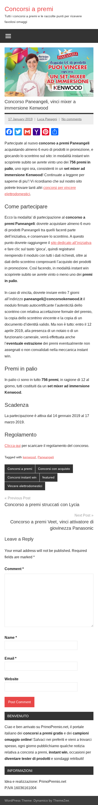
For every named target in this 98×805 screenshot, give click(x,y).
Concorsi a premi (29, 8)
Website (11, 679)
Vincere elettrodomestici (25, 486)
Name (11, 637)
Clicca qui (13, 446)
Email (10, 658)
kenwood (29, 457)
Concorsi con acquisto (54, 469)
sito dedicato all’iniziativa (71, 243)
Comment (14, 569)
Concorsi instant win (22, 477)
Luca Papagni (47, 119)
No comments (72, 119)
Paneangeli (46, 457)
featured (48, 477)
